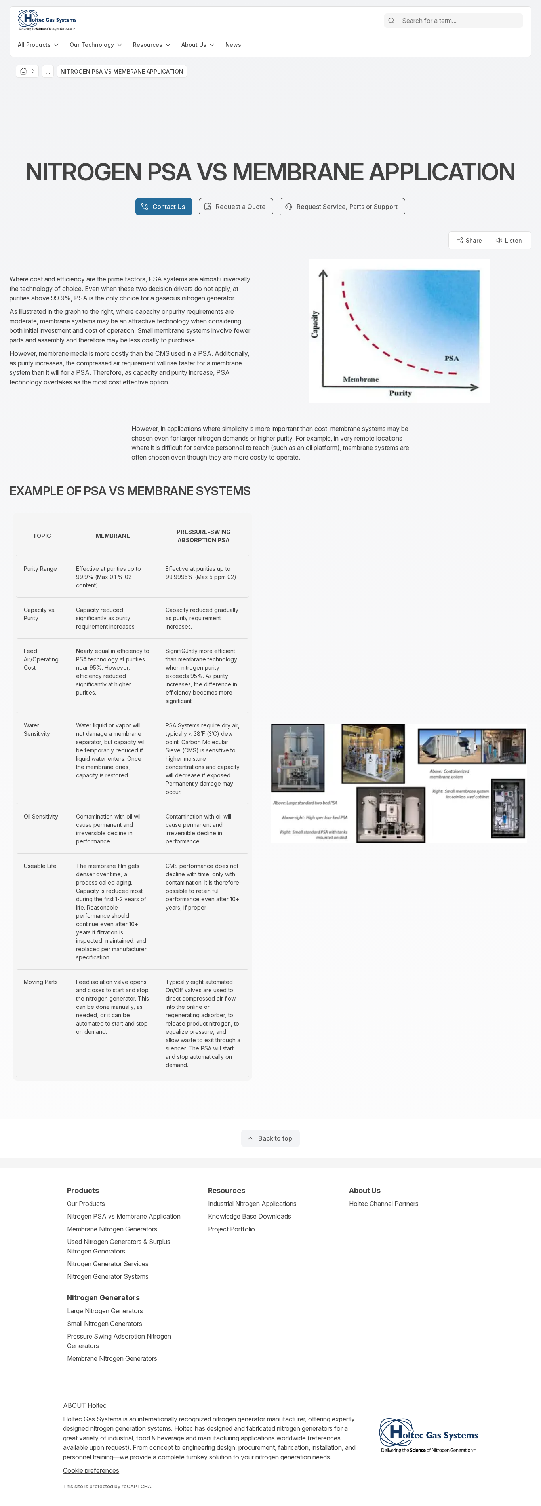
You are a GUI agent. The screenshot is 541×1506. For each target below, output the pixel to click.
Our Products (86, 1204)
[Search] (391, 20)
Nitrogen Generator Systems (108, 1276)
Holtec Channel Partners (384, 1204)
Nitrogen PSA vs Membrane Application (124, 1216)
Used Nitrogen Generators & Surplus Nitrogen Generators (118, 1246)
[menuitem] (39, 44)
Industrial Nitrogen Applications (252, 1204)
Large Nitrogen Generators (105, 1311)
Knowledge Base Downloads (249, 1216)
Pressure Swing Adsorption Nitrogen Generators (119, 1341)
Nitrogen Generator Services (108, 1264)
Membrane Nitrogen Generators (112, 1229)
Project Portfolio (231, 1229)
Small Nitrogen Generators (104, 1323)
